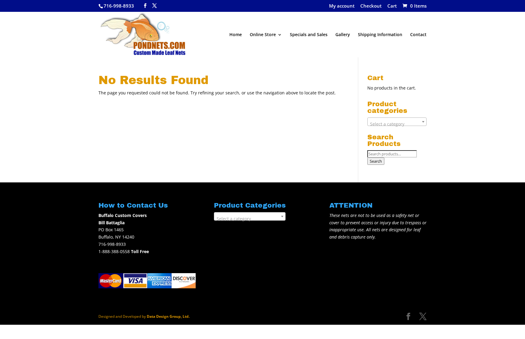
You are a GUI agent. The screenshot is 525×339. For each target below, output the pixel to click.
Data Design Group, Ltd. (168, 316)
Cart (392, 6)
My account (342, 6)
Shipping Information (380, 34)
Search (376, 161)
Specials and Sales (309, 34)
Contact (418, 34)
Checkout (371, 6)
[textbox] (397, 124)
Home (235, 34)
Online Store (263, 34)
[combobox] (397, 121)
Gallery (342, 34)
